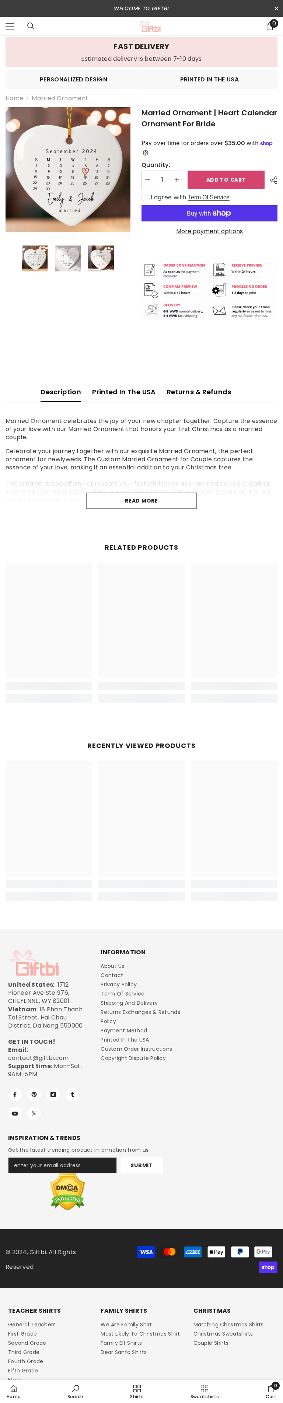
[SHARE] (271, 180)
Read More (141, 500)
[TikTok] (53, 1094)
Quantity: (156, 165)
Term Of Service (209, 197)
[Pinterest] (34, 1094)
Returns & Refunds (199, 391)
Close (276, 8)
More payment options (209, 231)
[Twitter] (34, 1113)
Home (14, 98)
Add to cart (227, 179)
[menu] (10, 26)
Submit (141, 1165)
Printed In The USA (124, 391)
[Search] (31, 26)
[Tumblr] (72, 1094)
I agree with (168, 197)
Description (61, 391)
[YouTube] (15, 1113)
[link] (141, 52)
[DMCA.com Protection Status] (67, 1192)
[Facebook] (15, 1094)
